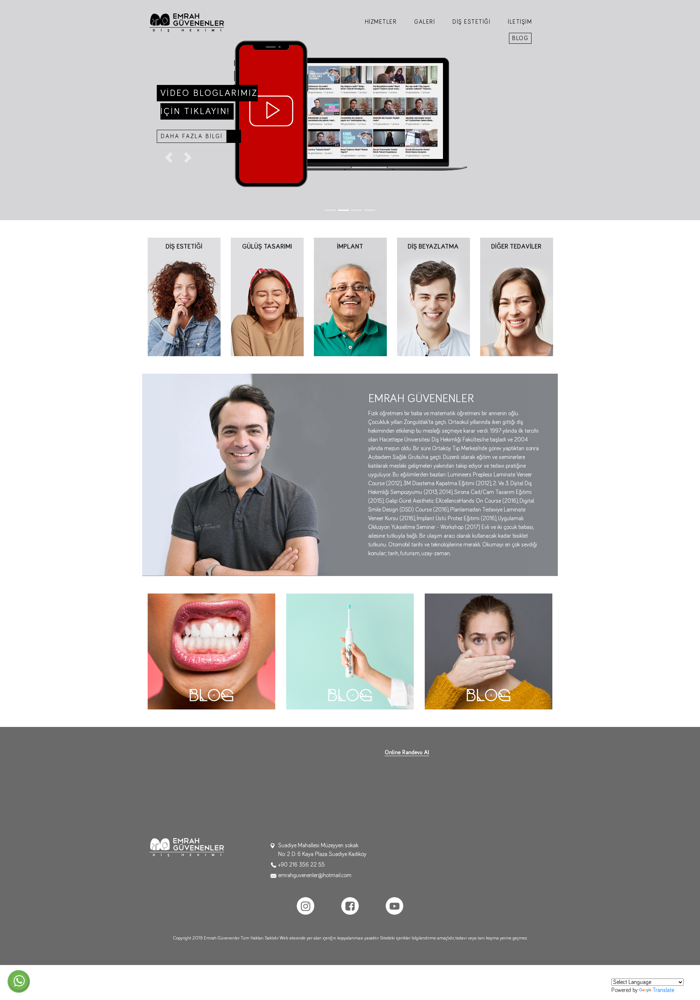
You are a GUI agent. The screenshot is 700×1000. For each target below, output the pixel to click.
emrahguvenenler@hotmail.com (314, 875)
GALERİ (424, 22)
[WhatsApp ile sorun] (18, 981)
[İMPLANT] (350, 296)
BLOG (520, 38)
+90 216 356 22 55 (301, 865)
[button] (168, 157)
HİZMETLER (381, 22)
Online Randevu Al (407, 752)
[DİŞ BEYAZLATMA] (433, 296)
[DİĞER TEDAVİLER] (516, 296)
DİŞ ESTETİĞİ (471, 22)
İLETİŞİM (520, 22)
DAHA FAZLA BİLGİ (192, 136)
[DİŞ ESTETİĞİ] (184, 296)
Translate (663, 990)
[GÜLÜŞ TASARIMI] (267, 296)
